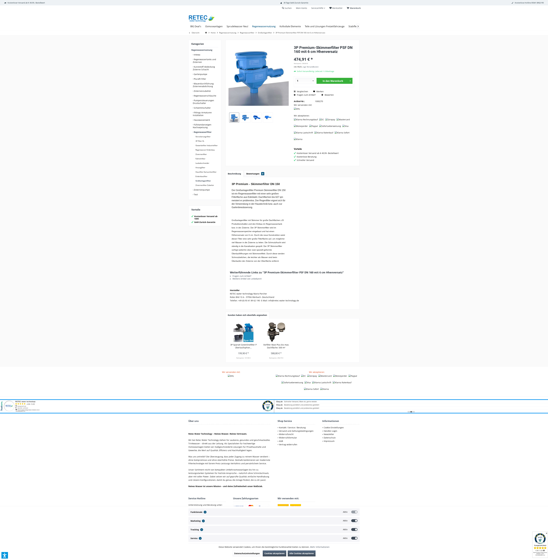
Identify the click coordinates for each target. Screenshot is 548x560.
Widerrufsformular (288, 437)
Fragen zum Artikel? (306, 94)
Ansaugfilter (200, 167)
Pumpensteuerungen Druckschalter (203, 101)
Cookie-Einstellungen (334, 427)
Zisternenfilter (201, 154)
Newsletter (329, 434)
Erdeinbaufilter (201, 176)
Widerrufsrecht (286, 434)
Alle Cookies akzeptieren (301, 553)
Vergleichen (302, 91)
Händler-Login (330, 431)
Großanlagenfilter (203, 181)
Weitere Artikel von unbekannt (247, 278)
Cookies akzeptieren (274, 553)
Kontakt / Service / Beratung (292, 427)
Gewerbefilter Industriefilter (206, 145)
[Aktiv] (354, 512)
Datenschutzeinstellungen (247, 553)
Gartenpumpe (200, 74)
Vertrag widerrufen (288, 444)
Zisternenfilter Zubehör (204, 185)
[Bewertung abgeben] (324, 55)
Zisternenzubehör (202, 91)
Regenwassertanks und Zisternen (204, 60)
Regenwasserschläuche (204, 95)
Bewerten (329, 94)
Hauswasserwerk (201, 120)
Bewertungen (254, 173)
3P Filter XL (199, 141)
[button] (4, 555)
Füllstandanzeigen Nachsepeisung (202, 126)
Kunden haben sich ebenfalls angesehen (247, 315)
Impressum (329, 441)
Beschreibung (234, 173)
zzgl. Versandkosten (311, 67)
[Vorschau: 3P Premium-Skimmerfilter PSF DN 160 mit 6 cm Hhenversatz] (234, 118)
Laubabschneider (202, 163)
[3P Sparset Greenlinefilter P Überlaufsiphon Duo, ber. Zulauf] (243, 332)
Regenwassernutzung (201, 50)
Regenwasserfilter (202, 132)
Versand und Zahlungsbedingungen (296, 431)
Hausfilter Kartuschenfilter (205, 172)
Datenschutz (330, 437)
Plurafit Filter (199, 79)
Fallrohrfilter (200, 158)
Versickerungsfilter (202, 136)
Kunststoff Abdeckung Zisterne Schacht (204, 68)
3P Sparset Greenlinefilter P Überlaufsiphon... (243, 346)
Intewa (196, 54)
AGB (281, 441)
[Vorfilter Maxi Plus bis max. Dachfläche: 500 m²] (276, 332)
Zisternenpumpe (201, 189)
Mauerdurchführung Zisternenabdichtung (203, 85)
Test (195, 194)
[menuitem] (354, 8)
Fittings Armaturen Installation (202, 114)
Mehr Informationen (320, 547)
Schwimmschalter (202, 107)
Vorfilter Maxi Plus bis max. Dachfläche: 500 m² (276, 346)
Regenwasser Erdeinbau (205, 150)
